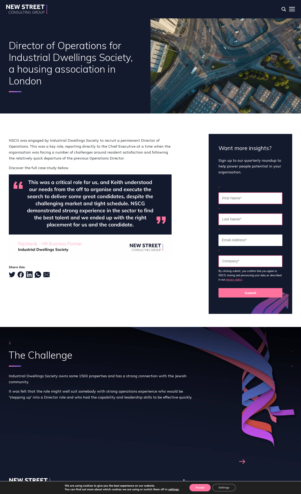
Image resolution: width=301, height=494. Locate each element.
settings (173, 489)
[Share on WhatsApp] (38, 274)
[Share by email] (46, 274)
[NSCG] (26, 9)
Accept (200, 488)
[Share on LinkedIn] (29, 274)
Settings (223, 488)
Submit (250, 293)
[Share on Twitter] (12, 274)
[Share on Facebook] (20, 274)
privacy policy (234, 279)
